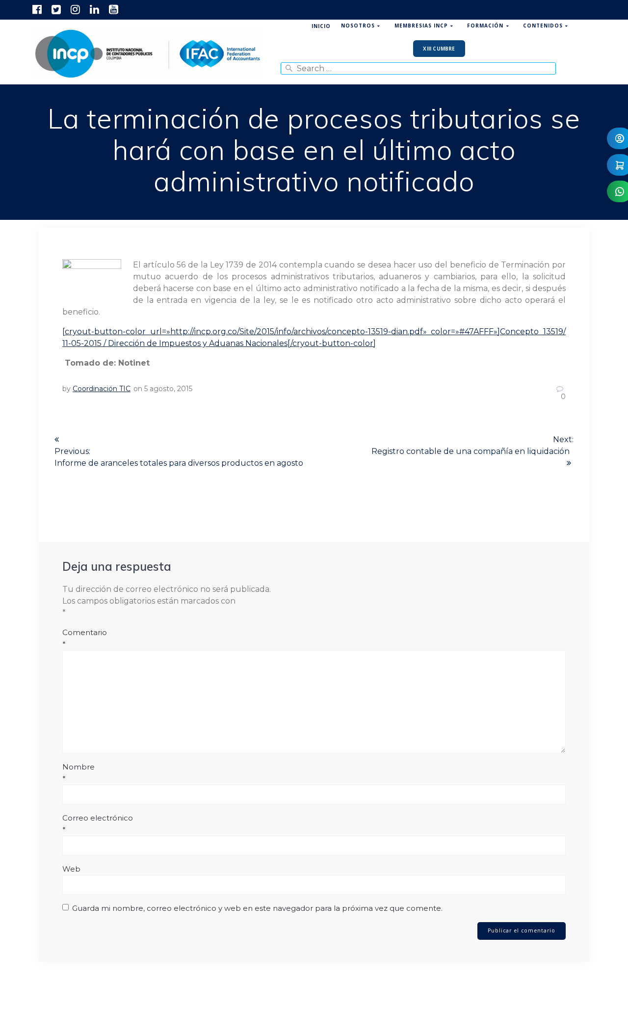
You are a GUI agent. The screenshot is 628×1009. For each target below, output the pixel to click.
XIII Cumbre (439, 48)
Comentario (84, 638)
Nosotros (358, 25)
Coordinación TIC (102, 388)
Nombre (78, 772)
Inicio (321, 26)
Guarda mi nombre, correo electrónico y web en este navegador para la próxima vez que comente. (257, 908)
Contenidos (543, 25)
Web (71, 869)
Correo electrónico (97, 823)
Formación (485, 25)
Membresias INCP (421, 25)
